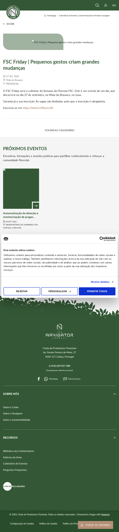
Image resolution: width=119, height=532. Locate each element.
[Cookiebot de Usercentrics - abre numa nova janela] (101, 239)
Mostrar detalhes (100, 282)
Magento (105, 514)
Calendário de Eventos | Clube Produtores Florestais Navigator (84, 15)
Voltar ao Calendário (59, 130)
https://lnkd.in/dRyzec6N (38, 108)
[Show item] (36, 206)
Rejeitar (21, 291)
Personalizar (57, 291)
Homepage (51, 15)
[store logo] (13, 12)
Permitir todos (97, 291)
